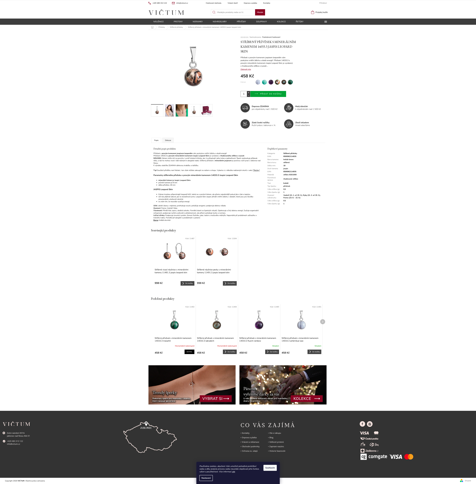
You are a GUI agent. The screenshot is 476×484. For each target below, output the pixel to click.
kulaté (285, 183)
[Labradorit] (283, 82)
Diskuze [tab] (168, 140)
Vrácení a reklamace (250, 442)
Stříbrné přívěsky (290, 153)
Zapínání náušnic (276, 446)
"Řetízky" (256, 170)
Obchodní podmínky (251, 446)
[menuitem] (158, 22)
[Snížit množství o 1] (248, 95)
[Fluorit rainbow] (270, 82)
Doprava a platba (250, 3)
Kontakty (266, 3)
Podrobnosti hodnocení (271, 37)
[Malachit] (290, 82)
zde (233, 471)
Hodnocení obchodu (213, 3)
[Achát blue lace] (257, 82)
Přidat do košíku (271, 94)
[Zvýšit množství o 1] (248, 92)
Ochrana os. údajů (250, 451)
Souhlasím (270, 467)
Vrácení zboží (233, 3)
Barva (155, 220)
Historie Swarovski (277, 451)
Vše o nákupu (275, 433)
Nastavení (206, 478)
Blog (271, 437)
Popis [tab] (156, 140)
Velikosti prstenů (276, 442)
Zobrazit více (246, 69)
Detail (189, 352)
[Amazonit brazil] (264, 82)
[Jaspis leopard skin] (277, 82)
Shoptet (468, 481)
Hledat (260, 12)
